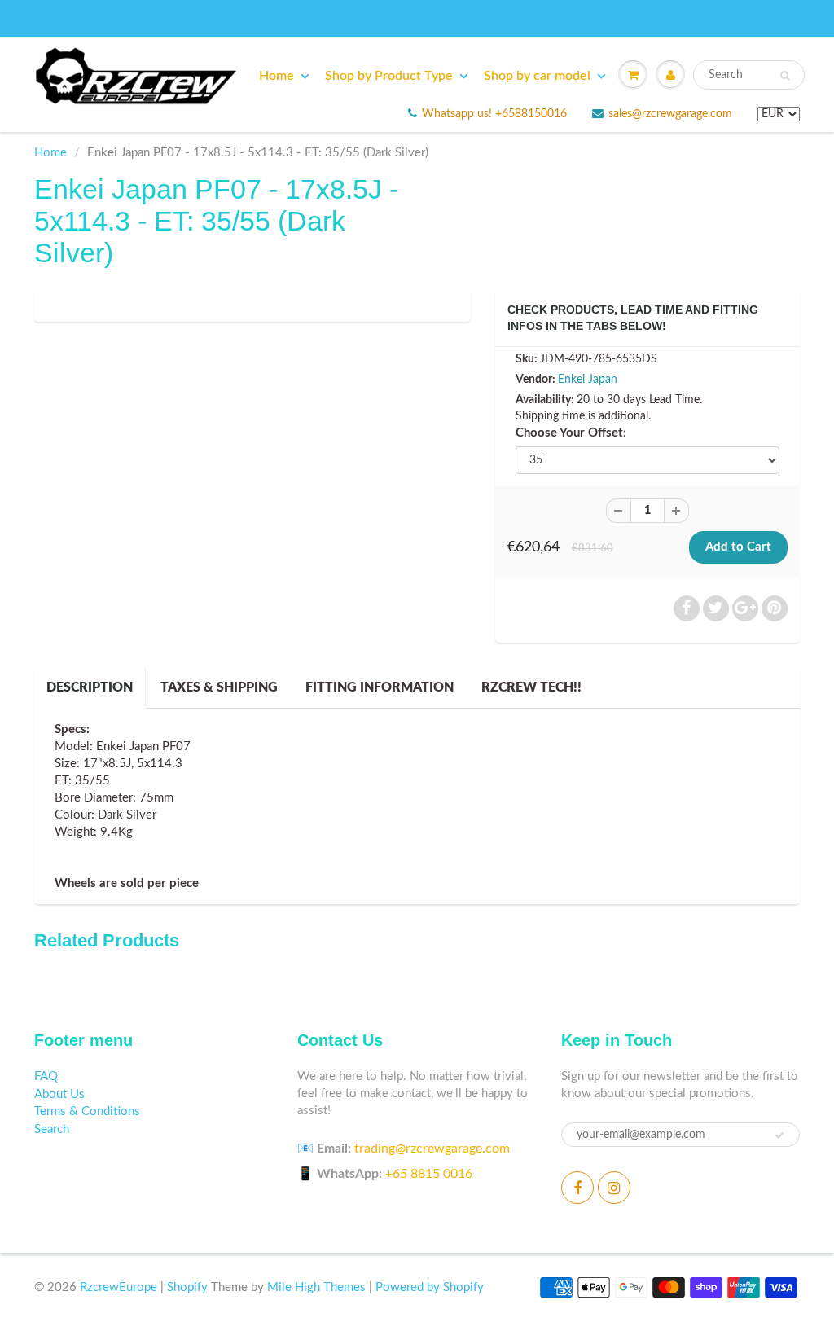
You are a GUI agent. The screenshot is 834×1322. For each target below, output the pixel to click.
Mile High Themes (316, 1287)
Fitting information (379, 687)
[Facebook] (577, 1187)
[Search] (784, 76)
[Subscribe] (779, 1135)
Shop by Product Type (389, 75)
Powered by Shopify (429, 1287)
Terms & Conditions (87, 1111)
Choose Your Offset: (571, 433)
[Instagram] (614, 1187)
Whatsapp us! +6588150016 (494, 114)
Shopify (187, 1287)
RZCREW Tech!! (531, 687)
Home (276, 75)
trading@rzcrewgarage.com (432, 1148)
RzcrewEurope (118, 1287)
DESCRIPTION (89, 687)
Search (51, 1129)
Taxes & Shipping (219, 687)
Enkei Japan (587, 379)
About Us (59, 1094)
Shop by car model (537, 75)
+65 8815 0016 (428, 1173)
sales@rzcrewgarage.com (670, 114)
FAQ (46, 1076)
